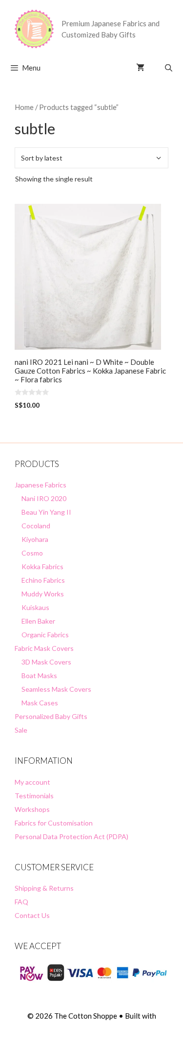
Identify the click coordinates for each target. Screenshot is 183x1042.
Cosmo (32, 553)
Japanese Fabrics (40, 485)
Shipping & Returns (44, 888)
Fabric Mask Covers (44, 648)
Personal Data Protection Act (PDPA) (71, 836)
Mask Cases (39, 703)
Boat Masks (39, 675)
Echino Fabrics (43, 580)
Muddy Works (42, 594)
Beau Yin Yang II (46, 512)
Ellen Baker (38, 621)
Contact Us (32, 915)
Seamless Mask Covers (56, 689)
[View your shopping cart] (140, 67)
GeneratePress (91, 1026)
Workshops (32, 809)
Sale (21, 730)
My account (32, 782)
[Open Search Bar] (168, 67)
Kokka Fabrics (42, 566)
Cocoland (35, 525)
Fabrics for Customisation (54, 823)
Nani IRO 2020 (43, 498)
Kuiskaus (35, 607)
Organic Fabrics (45, 634)
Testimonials (34, 795)
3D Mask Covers (46, 662)
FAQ (21, 902)
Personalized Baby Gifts (51, 716)
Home (24, 107)
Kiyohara (34, 539)
